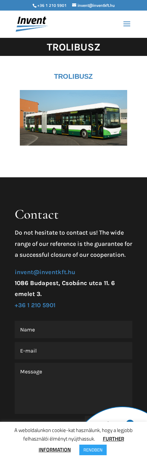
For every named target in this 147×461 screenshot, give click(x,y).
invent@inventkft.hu (45, 272)
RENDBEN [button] (93, 449)
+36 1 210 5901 (52, 5)
